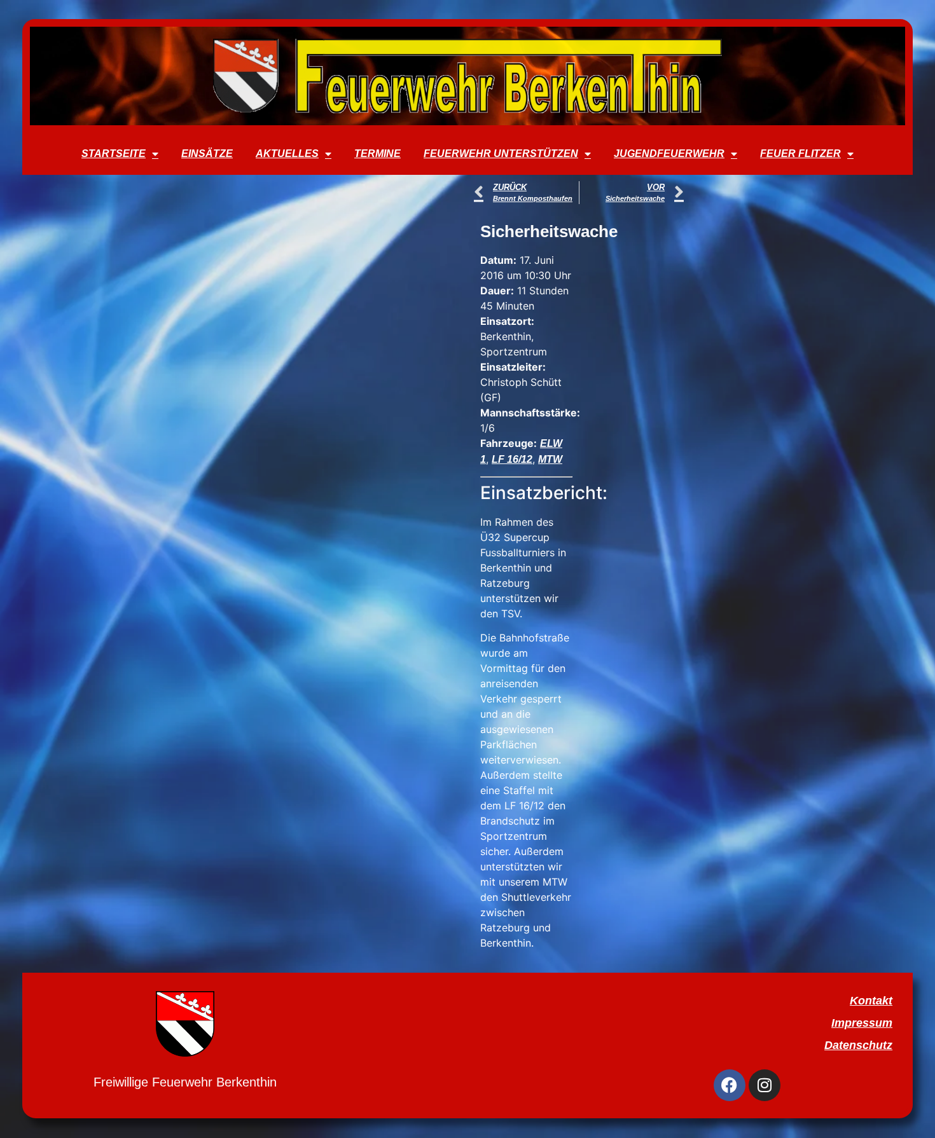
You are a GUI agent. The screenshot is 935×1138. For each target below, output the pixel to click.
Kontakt (871, 1000)
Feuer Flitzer (800, 153)
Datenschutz (858, 1045)
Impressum (861, 1023)
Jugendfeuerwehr (669, 153)
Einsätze (207, 153)
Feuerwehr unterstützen (501, 153)
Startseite (113, 153)
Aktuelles (287, 153)
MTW (550, 459)
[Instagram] (764, 1085)
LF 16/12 (512, 459)
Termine (377, 153)
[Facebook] (729, 1085)
